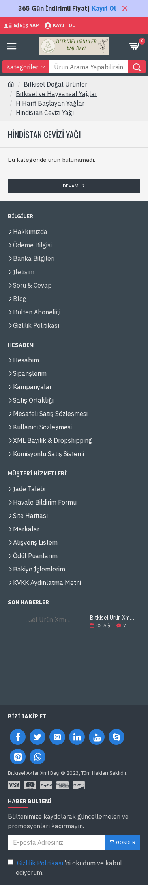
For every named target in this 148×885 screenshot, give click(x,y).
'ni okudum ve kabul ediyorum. (69, 867)
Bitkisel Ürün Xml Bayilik (112, 618)
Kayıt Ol (104, 8)
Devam (71, 186)
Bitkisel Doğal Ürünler (55, 84)
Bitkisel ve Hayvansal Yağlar (56, 94)
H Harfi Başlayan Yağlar (50, 103)
